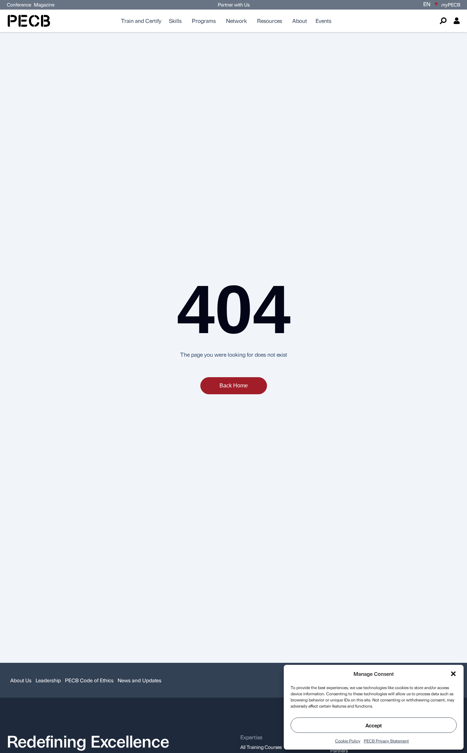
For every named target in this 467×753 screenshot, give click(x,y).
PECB (450, 4)
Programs (204, 20)
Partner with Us (234, 4)
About (299, 20)
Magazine (44, 4)
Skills (175, 20)
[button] (453, 673)
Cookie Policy (347, 740)
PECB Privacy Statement (386, 740)
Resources (269, 20)
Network (236, 20)
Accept (373, 725)
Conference (19, 4)
